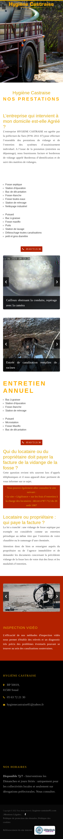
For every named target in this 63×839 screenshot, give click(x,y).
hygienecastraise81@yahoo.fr (25, 704)
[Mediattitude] (44, 830)
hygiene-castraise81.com (44, 810)
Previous (6, 281)
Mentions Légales (12, 814)
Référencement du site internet (17, 830)
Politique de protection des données (20, 818)
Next (57, 281)
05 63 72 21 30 (33, 249)
